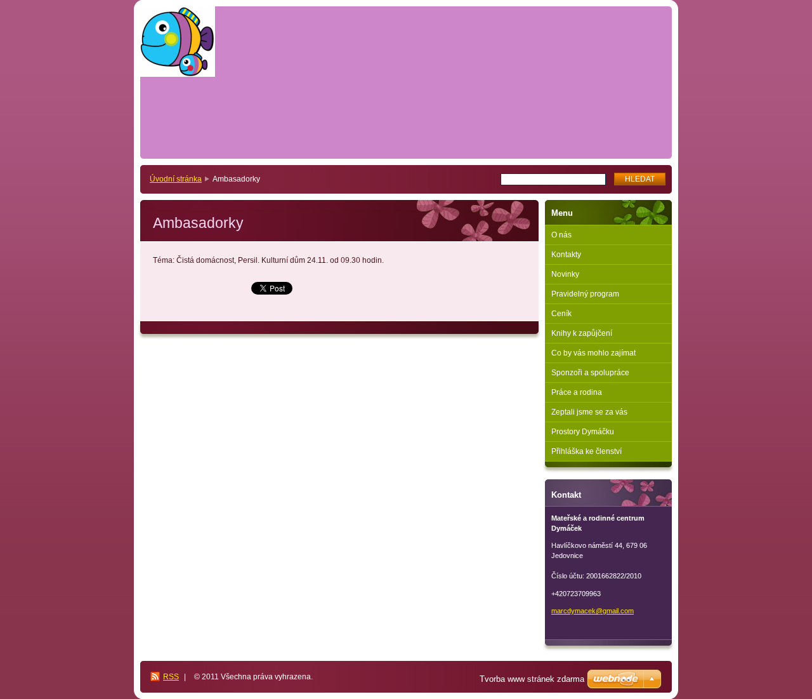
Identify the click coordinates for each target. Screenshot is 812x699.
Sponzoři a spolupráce (590, 372)
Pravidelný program (585, 294)
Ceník (561, 313)
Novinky (565, 274)
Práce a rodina (576, 392)
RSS (171, 676)
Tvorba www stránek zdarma (532, 679)
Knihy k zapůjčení (581, 333)
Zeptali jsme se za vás (589, 412)
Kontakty (566, 254)
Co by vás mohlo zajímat (593, 353)
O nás (561, 234)
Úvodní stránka (176, 179)
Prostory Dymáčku (582, 431)
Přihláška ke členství (586, 451)
